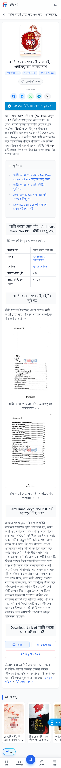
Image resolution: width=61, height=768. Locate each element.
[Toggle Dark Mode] (55, 5)
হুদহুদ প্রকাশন (40, 266)
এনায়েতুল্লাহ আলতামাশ (39, 258)
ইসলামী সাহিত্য (47, 73)
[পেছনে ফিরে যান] (4, 14)
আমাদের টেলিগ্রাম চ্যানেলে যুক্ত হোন (33, 106)
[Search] (30, 759)
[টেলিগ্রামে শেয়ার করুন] (39, 96)
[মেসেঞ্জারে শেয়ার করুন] (22, 96)
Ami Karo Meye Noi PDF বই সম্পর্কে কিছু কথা (30, 197)
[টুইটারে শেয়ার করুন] (47, 96)
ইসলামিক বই (13, 73)
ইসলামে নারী (29, 73)
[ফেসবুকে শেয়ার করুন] (13, 96)
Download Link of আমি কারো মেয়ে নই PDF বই (30, 206)
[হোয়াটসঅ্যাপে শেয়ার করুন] (30, 96)
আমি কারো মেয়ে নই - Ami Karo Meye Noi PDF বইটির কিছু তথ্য (32, 177)
